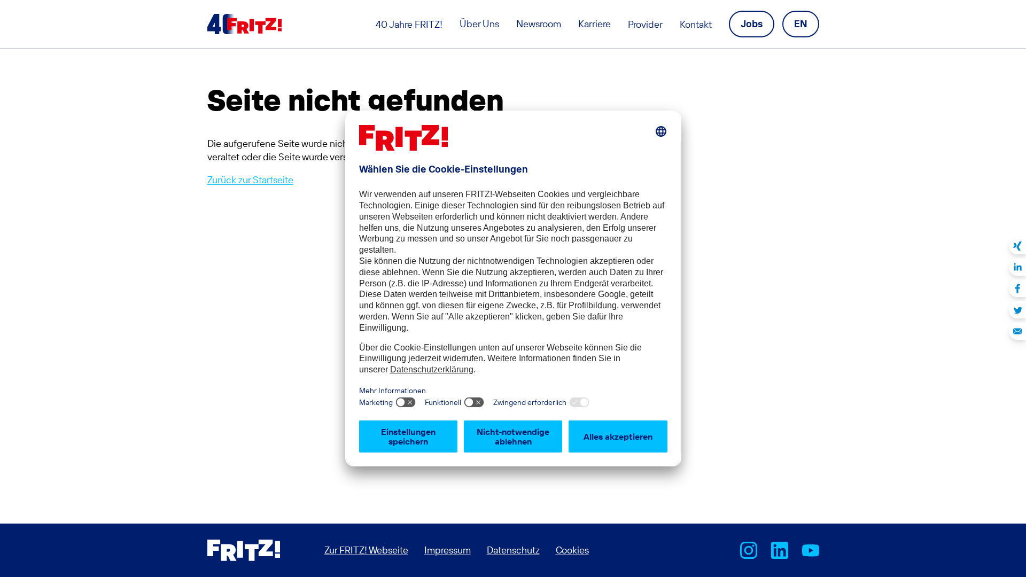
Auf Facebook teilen (1017, 288)
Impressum (447, 550)
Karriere (594, 24)
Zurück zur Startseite (250, 180)
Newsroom (538, 24)
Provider (645, 24)
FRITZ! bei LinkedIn (779, 550)
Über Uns (479, 24)
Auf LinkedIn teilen (1017, 267)
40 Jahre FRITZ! (409, 24)
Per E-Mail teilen (1017, 331)
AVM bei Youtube (810, 550)
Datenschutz (513, 550)
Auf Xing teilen (1017, 245)
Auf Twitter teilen (1017, 309)
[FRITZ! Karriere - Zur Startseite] (244, 24)
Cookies (572, 550)
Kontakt (696, 24)
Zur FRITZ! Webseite (366, 550)
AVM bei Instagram (748, 550)
